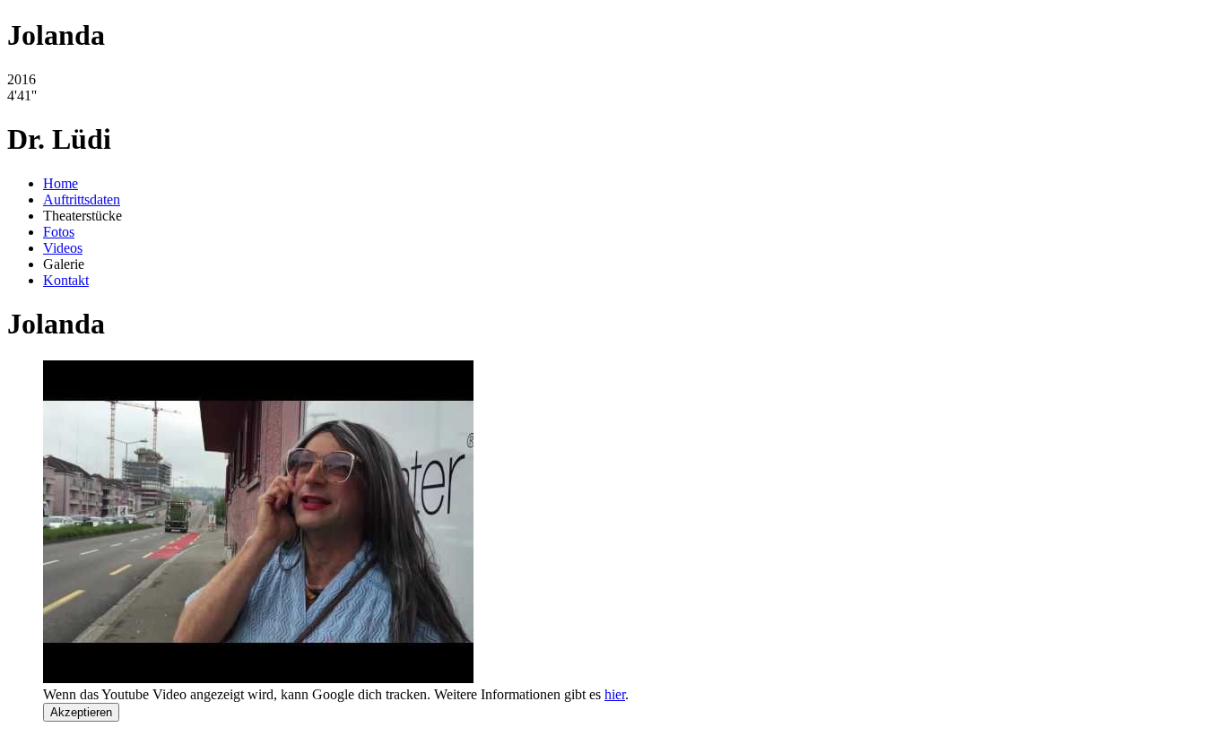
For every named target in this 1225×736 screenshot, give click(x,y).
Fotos (58, 231)
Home (60, 183)
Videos (63, 247)
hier (614, 694)
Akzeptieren (81, 712)
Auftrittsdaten (81, 199)
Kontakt (66, 280)
